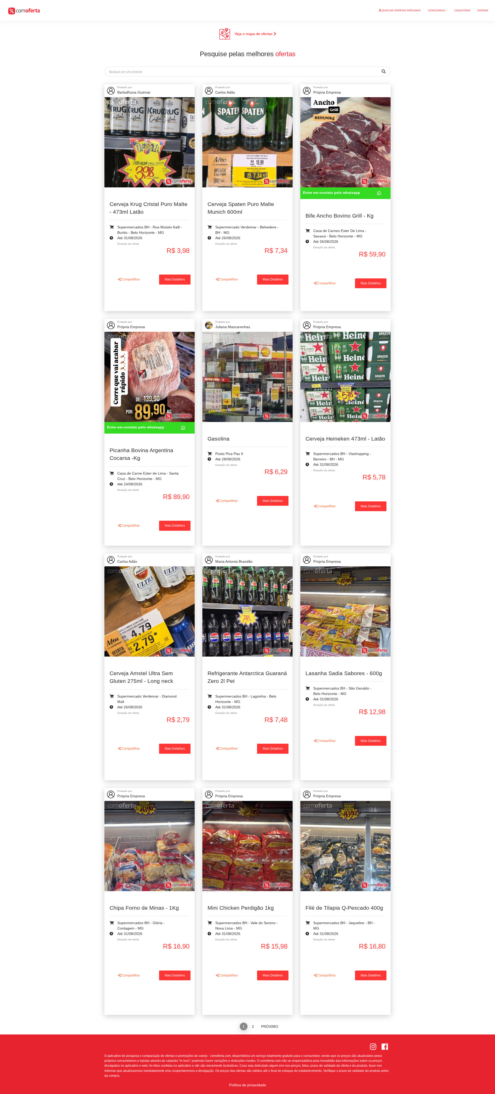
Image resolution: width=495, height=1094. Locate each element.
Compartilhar (130, 279)
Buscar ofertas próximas (401, 10)
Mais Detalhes (175, 279)
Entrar (482, 10)
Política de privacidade (247, 1085)
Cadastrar (462, 10)
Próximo (269, 1026)
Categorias (437, 10)
